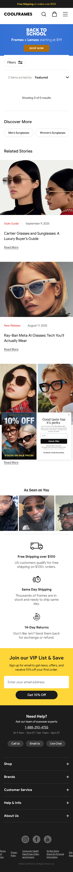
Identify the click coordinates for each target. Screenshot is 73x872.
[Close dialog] (68, 414)
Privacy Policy (14, 854)
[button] (36, 513)
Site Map (71, 854)
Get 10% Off (36, 695)
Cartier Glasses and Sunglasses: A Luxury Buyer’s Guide (31, 236)
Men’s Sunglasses (18, 132)
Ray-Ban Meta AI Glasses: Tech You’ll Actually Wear (34, 338)
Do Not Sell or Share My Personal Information (55, 854)
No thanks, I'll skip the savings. (53, 452)
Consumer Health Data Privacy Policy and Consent (30, 854)
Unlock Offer (53, 441)
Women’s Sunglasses (52, 132)
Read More (11, 247)
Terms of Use (3, 854)
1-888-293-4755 (36, 727)
